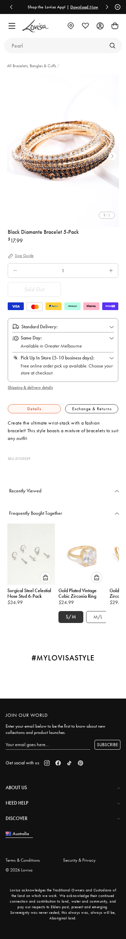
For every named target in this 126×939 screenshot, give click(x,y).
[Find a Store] (71, 26)
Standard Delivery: (39, 326)
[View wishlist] (85, 26)
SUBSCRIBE (107, 745)
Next (112, 156)
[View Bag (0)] (115, 26)
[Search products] (112, 45)
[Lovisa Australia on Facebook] (58, 763)
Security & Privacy (79, 860)
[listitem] (63, 150)
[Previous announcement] (11, 7)
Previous (13, 156)
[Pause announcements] (116, 7)
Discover (16, 818)
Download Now (80, 7)
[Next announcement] (107, 7)
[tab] (34, 409)
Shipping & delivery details (30, 387)
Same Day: (31, 338)
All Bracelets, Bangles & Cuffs (32, 66)
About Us (16, 787)
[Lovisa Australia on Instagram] (47, 763)
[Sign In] (100, 26)
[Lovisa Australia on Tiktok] (69, 763)
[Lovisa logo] (35, 26)
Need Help (17, 803)
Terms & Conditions (23, 860)
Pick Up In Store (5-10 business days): (57, 357)
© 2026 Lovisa (19, 870)
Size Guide (24, 255)
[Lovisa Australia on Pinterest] (80, 763)
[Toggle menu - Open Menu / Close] (12, 26)
